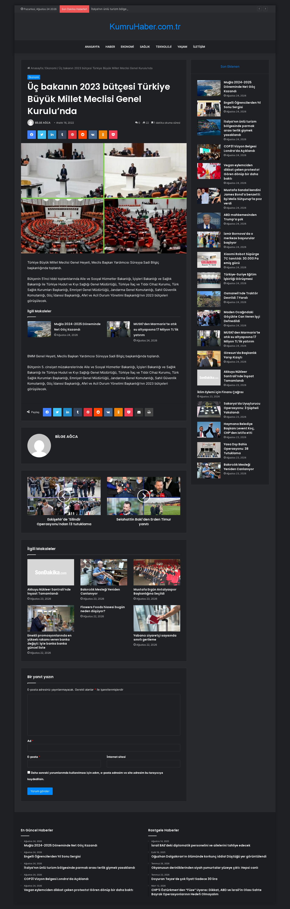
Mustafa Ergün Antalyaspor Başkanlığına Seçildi (155, 591)
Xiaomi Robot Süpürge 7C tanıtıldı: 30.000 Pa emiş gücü (241, 258)
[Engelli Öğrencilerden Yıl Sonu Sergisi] (209, 108)
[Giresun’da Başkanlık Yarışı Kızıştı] (209, 359)
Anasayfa (92, 46)
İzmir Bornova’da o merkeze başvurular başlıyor (239, 238)
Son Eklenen (230, 66)
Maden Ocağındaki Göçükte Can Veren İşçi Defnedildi (242, 316)
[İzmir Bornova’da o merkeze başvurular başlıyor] (209, 239)
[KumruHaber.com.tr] (145, 26)
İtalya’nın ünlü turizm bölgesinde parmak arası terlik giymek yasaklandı (137, 9)
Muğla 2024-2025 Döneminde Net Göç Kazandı (239, 86)
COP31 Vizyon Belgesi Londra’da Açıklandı (240, 148)
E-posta (33, 756)
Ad (30, 741)
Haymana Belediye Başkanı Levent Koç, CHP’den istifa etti (239, 428)
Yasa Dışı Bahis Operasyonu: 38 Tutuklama (236, 448)
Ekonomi (127, 46)
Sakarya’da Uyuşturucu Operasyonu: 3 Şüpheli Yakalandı (242, 408)
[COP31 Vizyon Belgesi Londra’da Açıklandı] (209, 152)
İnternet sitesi (116, 756)
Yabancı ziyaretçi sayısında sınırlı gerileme (155, 637)
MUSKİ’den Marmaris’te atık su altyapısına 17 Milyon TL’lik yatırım (156, 329)
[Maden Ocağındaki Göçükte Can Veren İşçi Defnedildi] (209, 318)
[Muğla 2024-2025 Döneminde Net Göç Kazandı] (39, 329)
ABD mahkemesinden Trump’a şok (240, 217)
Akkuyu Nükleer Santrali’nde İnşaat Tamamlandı (49, 591)
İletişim (199, 46)
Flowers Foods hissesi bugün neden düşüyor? (102, 609)
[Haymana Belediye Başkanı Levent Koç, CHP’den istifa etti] (209, 430)
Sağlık (145, 46)
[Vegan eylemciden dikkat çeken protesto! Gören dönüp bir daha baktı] (209, 171)
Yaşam (182, 46)
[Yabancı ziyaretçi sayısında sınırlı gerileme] (157, 618)
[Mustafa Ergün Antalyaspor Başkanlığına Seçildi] (157, 572)
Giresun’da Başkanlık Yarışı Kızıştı (240, 355)
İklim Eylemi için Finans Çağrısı (220, 392)
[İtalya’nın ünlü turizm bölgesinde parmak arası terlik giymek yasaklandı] (209, 127)
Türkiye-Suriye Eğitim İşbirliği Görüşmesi (240, 276)
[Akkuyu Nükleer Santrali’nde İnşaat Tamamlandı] (50, 572)
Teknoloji (164, 46)
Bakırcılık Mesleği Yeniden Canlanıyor (100, 591)
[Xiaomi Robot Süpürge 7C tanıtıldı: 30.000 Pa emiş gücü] (209, 260)
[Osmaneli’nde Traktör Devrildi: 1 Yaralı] (209, 299)
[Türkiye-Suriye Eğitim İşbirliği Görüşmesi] (209, 280)
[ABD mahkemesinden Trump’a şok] (209, 221)
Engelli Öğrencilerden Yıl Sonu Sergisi (242, 105)
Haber (110, 46)
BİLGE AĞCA (43, 122)
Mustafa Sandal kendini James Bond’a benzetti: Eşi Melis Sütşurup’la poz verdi (243, 196)
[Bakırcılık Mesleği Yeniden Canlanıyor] (103, 572)
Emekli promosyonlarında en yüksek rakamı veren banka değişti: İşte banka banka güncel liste (49, 641)
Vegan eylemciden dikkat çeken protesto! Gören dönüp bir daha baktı (241, 172)
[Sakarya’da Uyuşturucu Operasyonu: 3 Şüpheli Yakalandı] (209, 409)
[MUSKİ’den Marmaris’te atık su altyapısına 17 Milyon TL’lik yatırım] (118, 329)
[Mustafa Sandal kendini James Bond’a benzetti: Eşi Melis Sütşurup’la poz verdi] (209, 196)
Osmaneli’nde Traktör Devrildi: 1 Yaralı (241, 295)
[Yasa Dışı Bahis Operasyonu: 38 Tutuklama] (209, 450)
